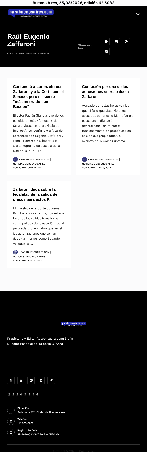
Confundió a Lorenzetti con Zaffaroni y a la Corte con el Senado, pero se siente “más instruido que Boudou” (38, 97)
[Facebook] (106, 41)
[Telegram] (51, 380)
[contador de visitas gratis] (23, 394)
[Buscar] (138, 13)
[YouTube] (41, 380)
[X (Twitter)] (116, 41)
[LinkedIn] (106, 52)
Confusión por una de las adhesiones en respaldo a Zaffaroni (105, 92)
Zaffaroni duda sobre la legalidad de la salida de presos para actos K (35, 194)
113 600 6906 (25, 423)
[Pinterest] (126, 41)
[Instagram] (31, 380)
